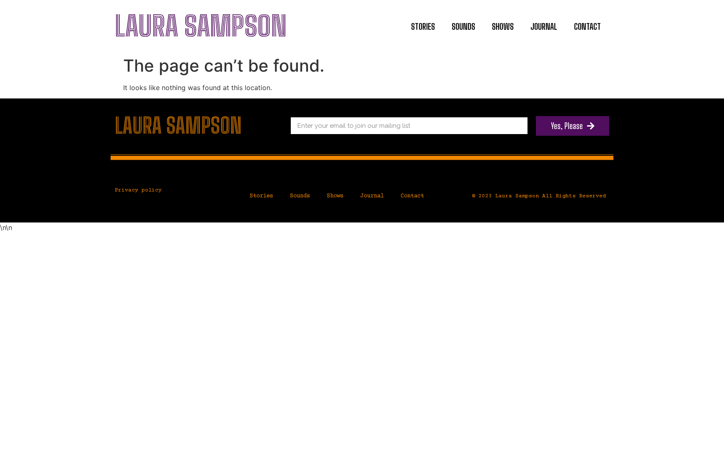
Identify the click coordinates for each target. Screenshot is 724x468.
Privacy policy (138, 190)
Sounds (463, 26)
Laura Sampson (201, 26)
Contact (587, 26)
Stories (423, 26)
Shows (503, 26)
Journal (543, 26)
